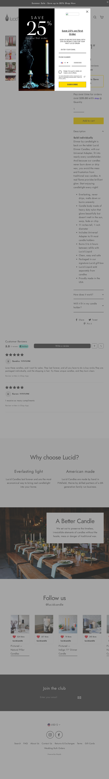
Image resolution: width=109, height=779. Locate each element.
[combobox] (64, 63)
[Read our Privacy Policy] (84, 76)
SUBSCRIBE (72, 84)
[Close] (87, 11)
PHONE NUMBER (64, 57)
